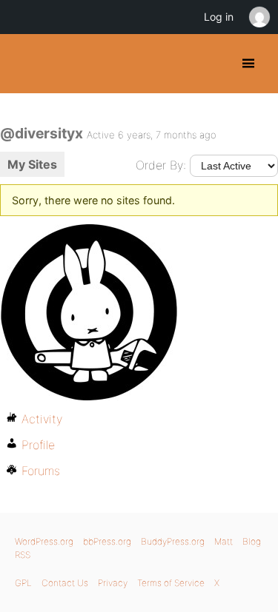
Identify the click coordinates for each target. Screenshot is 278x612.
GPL (23, 582)
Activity (41, 418)
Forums (40, 470)
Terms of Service (171, 582)
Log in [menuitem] (219, 16)
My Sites (32, 164)
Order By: (161, 165)
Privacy (113, 582)
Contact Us (65, 582)
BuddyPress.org (24, 63)
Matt (223, 541)
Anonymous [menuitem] (258, 17)
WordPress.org (44, 541)
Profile (38, 444)
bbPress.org (107, 541)
